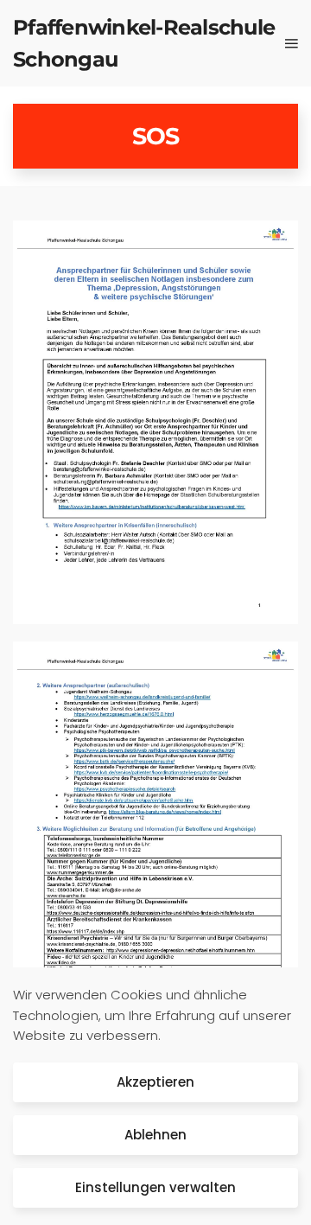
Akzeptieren (155, 1082)
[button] (291, 43)
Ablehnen (155, 1135)
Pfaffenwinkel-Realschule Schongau (144, 43)
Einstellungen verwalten (155, 1187)
